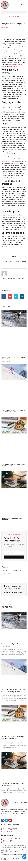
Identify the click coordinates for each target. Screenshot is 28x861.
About (7, 570)
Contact (8, 573)
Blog (3, 573)
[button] (14, 12)
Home (3, 570)
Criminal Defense (16, 570)
